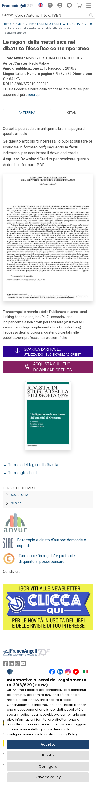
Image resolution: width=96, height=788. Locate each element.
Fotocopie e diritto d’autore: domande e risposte (51, 543)
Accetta (48, 744)
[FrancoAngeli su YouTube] (23, 664)
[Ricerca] (91, 15)
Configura (48, 766)
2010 (88, 24)
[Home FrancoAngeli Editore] (18, 6)
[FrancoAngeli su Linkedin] (11, 664)
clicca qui (33, 95)
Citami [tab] (72, 112)
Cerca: (7, 15)
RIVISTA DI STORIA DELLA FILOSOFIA (54, 24)
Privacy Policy (48, 777)
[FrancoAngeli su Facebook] (5, 664)
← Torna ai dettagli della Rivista (30, 464)
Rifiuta (48, 755)
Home (7, 24)
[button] (39, 5)
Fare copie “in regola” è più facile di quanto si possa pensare (47, 558)
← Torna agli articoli (20, 472)
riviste (20, 24)
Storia (16, 503)
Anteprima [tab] (27, 112)
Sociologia (19, 495)
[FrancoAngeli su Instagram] (17, 664)
